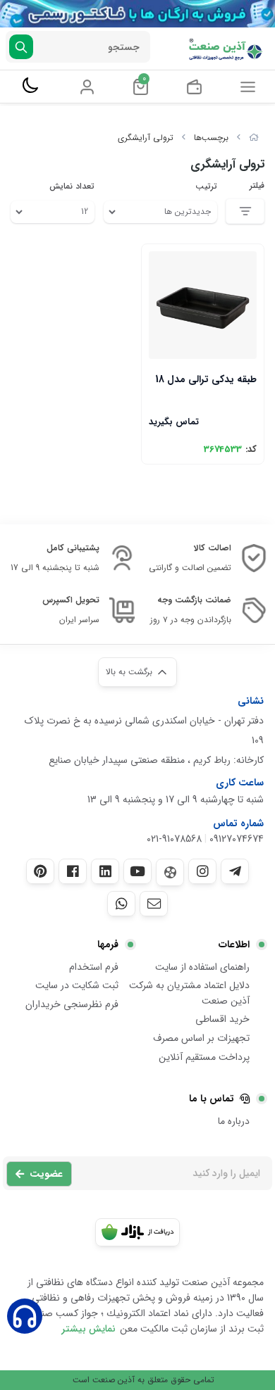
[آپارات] (170, 872)
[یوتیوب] (137, 871)
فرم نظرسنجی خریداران (71, 1004)
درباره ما (234, 1121)
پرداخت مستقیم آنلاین (204, 1057)
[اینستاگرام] (202, 871)
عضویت (46, 1174)
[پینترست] (40, 871)
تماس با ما (211, 1099)
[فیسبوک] (73, 871)
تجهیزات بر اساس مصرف (201, 1038)
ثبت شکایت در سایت (76, 985)
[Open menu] (248, 86)
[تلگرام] (235, 871)
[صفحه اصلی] (254, 137)
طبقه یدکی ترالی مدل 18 (206, 379)
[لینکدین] (105, 871)
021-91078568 (174, 839)
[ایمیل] (154, 903)
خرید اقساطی (222, 1019)
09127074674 (236, 839)
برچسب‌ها (211, 137)
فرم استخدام (93, 967)
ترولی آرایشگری (145, 137)
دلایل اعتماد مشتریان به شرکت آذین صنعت (189, 993)
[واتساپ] (121, 903)
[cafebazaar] (137, 1232)
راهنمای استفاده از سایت (202, 967)
